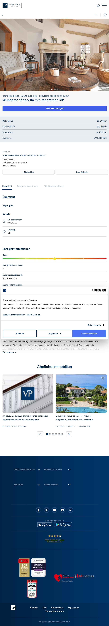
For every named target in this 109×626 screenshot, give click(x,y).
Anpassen (53, 333)
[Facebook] (38, 510)
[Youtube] (54, 510)
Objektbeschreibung (53, 186)
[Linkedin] (62, 510)
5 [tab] (57, 89)
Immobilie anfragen (55, 108)
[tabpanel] (54, 55)
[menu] (104, 6)
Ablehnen (19, 333)
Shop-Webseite (82, 172)
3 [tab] (54, 89)
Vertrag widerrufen (54, 611)
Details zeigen (94, 325)
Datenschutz (57, 607)
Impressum (73, 607)
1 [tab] (51, 89)
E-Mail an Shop (28, 172)
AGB (44, 607)
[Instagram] (46, 510)
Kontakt (34, 607)
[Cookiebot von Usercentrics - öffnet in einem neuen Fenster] (94, 290)
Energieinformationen (27, 186)
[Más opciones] (96, 14)
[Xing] (70, 510)
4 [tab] (55, 89)
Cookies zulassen (89, 333)
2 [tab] (52, 89)
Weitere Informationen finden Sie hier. (22, 315)
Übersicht (7, 186)
